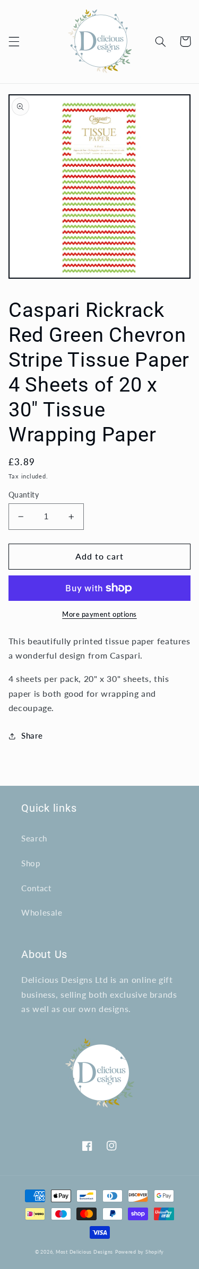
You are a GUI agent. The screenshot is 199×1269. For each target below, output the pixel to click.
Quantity (23, 495)
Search (34, 838)
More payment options (99, 614)
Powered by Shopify (139, 1252)
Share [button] (32, 735)
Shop (30, 863)
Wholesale (42, 912)
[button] (14, 41)
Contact (36, 888)
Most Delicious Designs (84, 1252)
